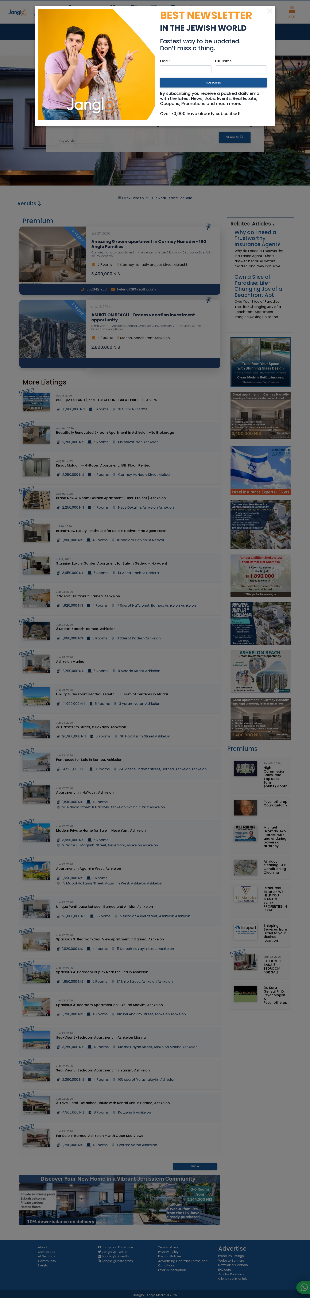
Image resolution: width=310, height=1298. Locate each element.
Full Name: (223, 61)
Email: (165, 61)
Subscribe (213, 83)
